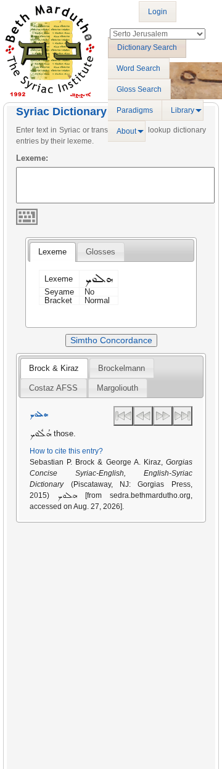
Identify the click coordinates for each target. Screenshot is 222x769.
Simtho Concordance (111, 340)
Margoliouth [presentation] (117, 388)
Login (157, 11)
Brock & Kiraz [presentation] (54, 368)
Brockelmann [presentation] (121, 368)
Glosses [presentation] (100, 251)
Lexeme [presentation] (52, 251)
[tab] (52, 252)
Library (182, 110)
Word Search (138, 68)
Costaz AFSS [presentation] (53, 388)
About (126, 131)
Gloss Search (139, 89)
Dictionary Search (147, 47)
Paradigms (135, 110)
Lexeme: (32, 158)
